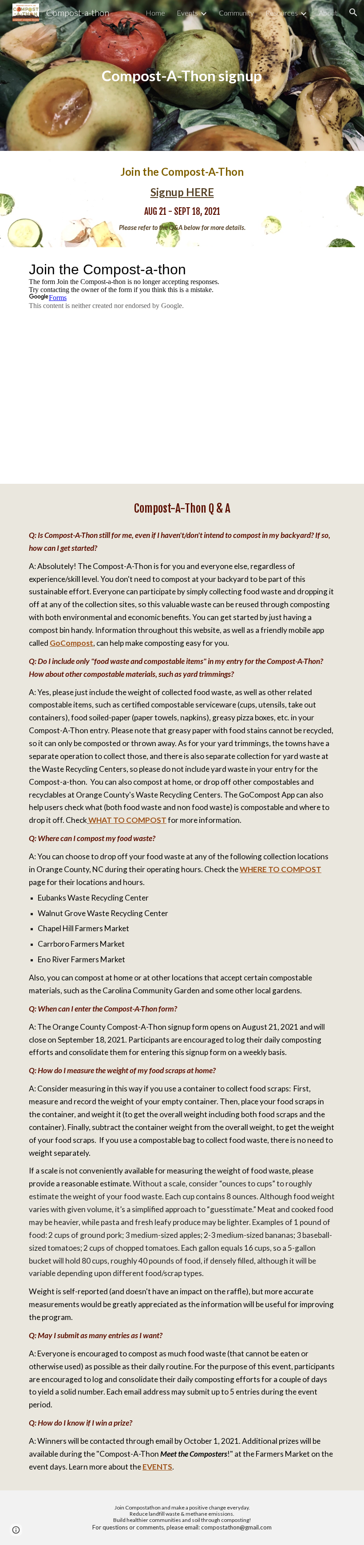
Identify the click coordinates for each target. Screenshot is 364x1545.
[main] (182, 75)
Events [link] (187, 12)
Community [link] (236, 12)
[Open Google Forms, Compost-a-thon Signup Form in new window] (321, 269)
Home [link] (155, 12)
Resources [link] (281, 12)
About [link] (328, 12)
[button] (353, 12)
